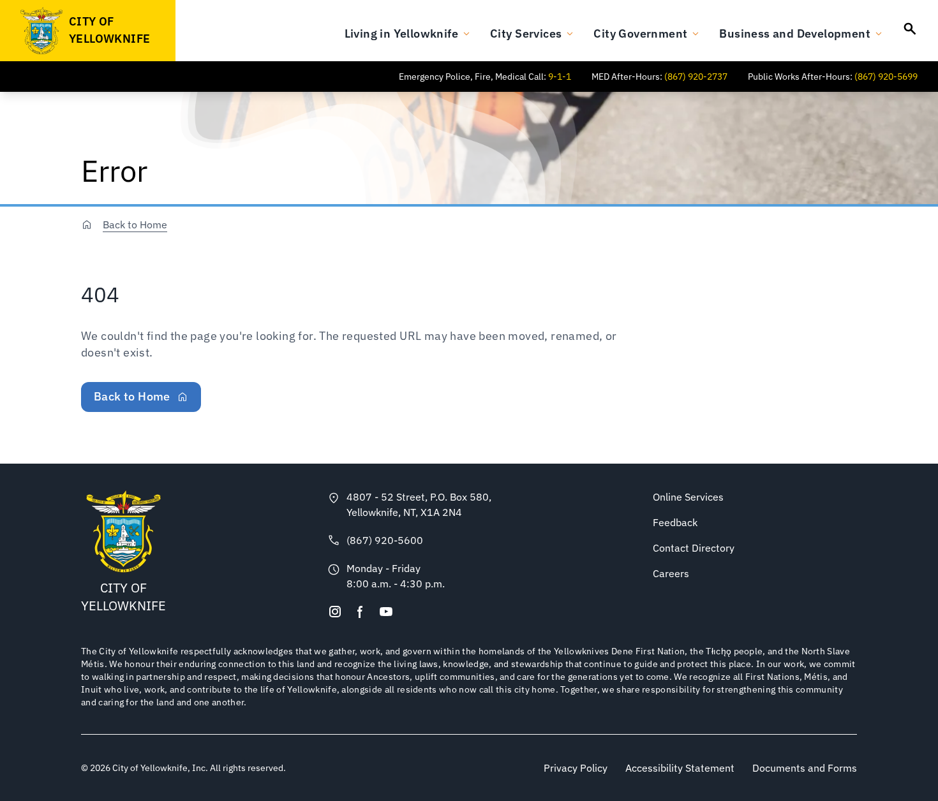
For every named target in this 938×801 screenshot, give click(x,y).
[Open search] (910, 28)
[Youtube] (386, 611)
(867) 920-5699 (886, 76)
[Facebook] (360, 611)
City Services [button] (526, 33)
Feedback (675, 522)
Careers (671, 573)
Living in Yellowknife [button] (401, 33)
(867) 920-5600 (384, 540)
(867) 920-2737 (695, 76)
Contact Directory (693, 547)
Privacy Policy (575, 767)
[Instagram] (335, 611)
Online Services (688, 496)
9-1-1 (559, 76)
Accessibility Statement (679, 767)
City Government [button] (640, 33)
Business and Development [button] (794, 33)
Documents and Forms (804, 767)
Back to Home (135, 224)
